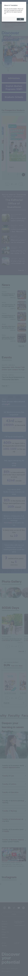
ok (20, 19)
